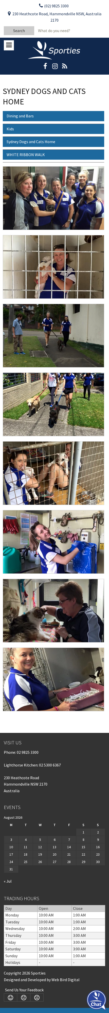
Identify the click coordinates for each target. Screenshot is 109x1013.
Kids (10, 128)
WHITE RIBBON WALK (26, 154)
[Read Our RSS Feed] (64, 67)
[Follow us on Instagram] (54, 67)
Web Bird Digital (65, 979)
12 (40, 847)
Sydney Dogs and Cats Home (31, 141)
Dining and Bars (20, 115)
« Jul (8, 881)
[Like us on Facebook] (45, 67)
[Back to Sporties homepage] (54, 49)
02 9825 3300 (28, 752)
